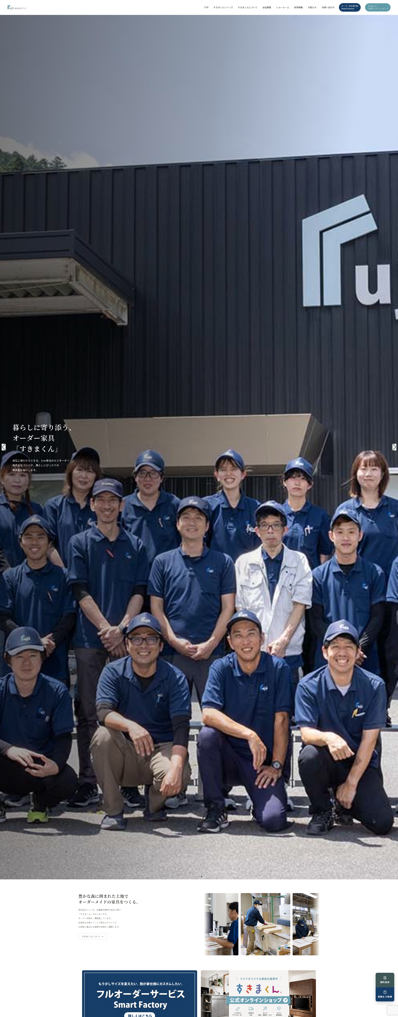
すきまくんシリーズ (223, 7)
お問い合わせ (328, 7)
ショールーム (282, 7)
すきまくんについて (247, 7)
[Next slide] (394, 447)
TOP (206, 7)
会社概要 (266, 7)
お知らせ (312, 7)
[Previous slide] (4, 447)
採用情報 (298, 7)
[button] (196, 876)
